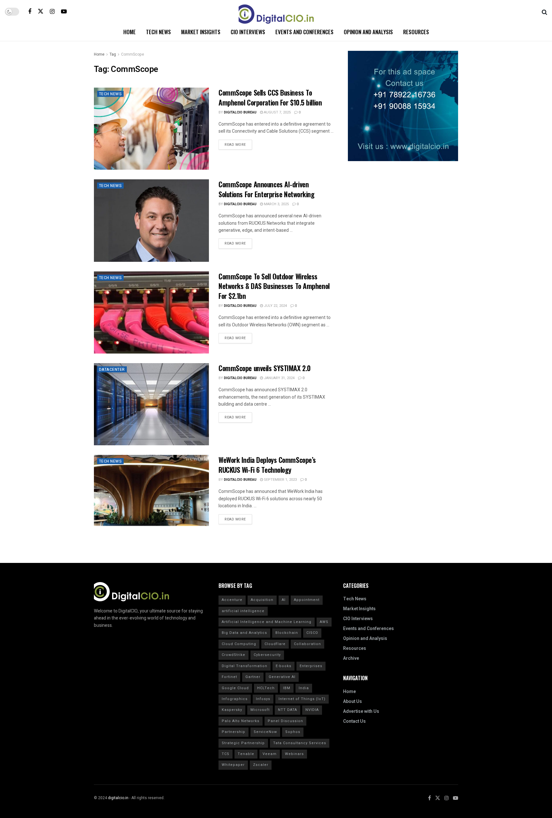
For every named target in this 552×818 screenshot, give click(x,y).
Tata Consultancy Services (299, 743)
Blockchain (286, 632)
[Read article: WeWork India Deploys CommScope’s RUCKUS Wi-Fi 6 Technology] (151, 496)
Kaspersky (232, 710)
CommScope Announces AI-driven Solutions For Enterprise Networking (266, 189)
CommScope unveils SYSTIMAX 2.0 (264, 368)
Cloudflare (275, 644)
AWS (324, 622)
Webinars (294, 754)
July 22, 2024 (275, 305)
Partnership (233, 732)
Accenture (232, 600)
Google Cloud (235, 688)
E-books (283, 666)
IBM (286, 688)
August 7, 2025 (277, 112)
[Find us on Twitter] (40, 11)
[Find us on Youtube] (64, 11)
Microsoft (260, 710)
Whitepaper (233, 764)
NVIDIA (312, 710)
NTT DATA (287, 710)
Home (129, 32)
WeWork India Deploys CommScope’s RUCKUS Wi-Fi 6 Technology (267, 465)
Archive (351, 658)
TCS (225, 754)
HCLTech (266, 688)
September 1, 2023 (280, 479)
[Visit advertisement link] (403, 106)
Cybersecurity (267, 655)
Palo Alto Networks (240, 721)
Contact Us (354, 721)
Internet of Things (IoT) (302, 699)
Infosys (263, 699)
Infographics (235, 699)
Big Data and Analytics (244, 632)
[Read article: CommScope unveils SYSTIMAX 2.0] (151, 404)
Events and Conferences (304, 32)
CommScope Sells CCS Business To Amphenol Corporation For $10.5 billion (270, 97)
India (304, 688)
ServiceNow (265, 732)
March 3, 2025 (276, 204)
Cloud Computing (239, 644)
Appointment (306, 600)
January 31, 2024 (279, 378)
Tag (113, 54)
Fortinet (229, 677)
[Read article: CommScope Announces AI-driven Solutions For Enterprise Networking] (151, 220)
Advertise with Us (361, 711)
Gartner (252, 677)
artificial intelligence (243, 611)
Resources (416, 32)
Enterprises (311, 666)
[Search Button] (544, 11)
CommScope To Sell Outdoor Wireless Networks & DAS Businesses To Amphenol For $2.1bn (274, 286)
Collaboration (307, 644)
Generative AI (282, 677)
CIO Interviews (248, 32)
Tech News (158, 32)
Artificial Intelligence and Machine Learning (266, 622)
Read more (238, 143)
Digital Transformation (244, 666)
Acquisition (262, 600)
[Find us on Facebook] (29, 11)
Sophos (292, 732)
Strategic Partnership (243, 743)
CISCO (312, 632)
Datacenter (112, 369)
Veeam (270, 754)
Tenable (246, 754)
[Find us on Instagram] (52, 11)
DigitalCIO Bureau (240, 112)
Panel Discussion (285, 721)
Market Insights (200, 32)
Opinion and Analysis (368, 32)
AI (284, 600)
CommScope (132, 54)
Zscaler (260, 764)
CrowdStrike (233, 655)
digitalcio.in (118, 798)
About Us (352, 701)
